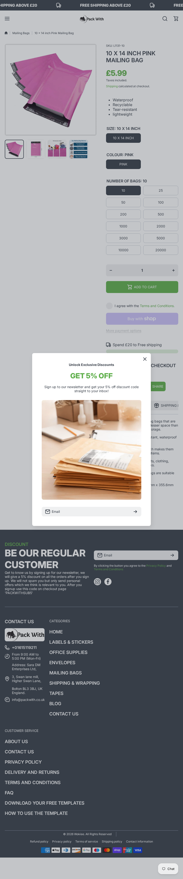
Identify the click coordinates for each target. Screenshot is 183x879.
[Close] (145, 359)
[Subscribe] (135, 511)
